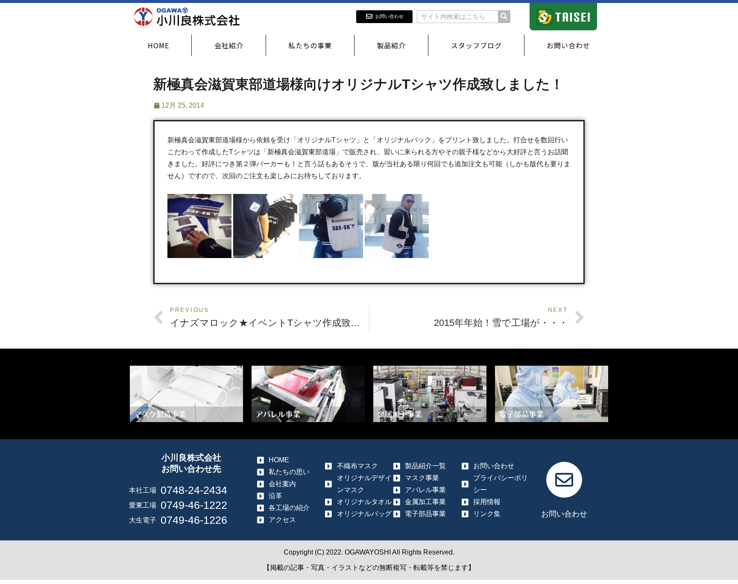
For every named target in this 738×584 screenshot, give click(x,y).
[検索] (504, 17)
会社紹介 (228, 45)
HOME (158, 45)
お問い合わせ (568, 45)
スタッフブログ (476, 45)
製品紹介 (391, 45)
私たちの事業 (310, 45)
